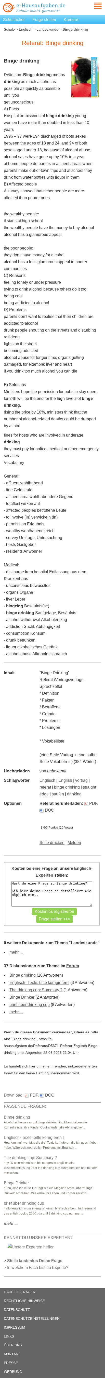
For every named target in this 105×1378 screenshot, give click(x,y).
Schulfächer (14, 19)
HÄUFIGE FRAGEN (19, 1292)
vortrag (81, 780)
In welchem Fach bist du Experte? (37, 1267)
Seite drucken (52, 842)
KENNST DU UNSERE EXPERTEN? (38, 1238)
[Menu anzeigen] (92, 6)
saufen (58, 794)
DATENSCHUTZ (17, 1310)
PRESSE (11, 1363)
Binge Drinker (21, 997)
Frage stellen (44, 19)
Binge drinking (22, 975)
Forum (72, 966)
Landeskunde (47, 29)
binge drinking (67, 787)
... (11, 1223)
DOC (49, 810)
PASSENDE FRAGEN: (25, 1106)
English (65, 780)
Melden (74, 842)
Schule (9, 29)
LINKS (9, 1336)
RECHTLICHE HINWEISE (24, 1301)
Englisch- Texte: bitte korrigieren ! (39, 982)
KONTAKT (12, 1354)
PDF (93, 803)
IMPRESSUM (14, 1327)
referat (45, 787)
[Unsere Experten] (31, 1247)
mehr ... (16, 952)
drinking (74, 794)
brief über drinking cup (29, 1004)
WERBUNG (13, 1372)
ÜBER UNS (13, 1345)
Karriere (71, 19)
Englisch (25, 29)
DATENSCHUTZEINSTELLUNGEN (32, 1319)
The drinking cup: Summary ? (35, 990)
